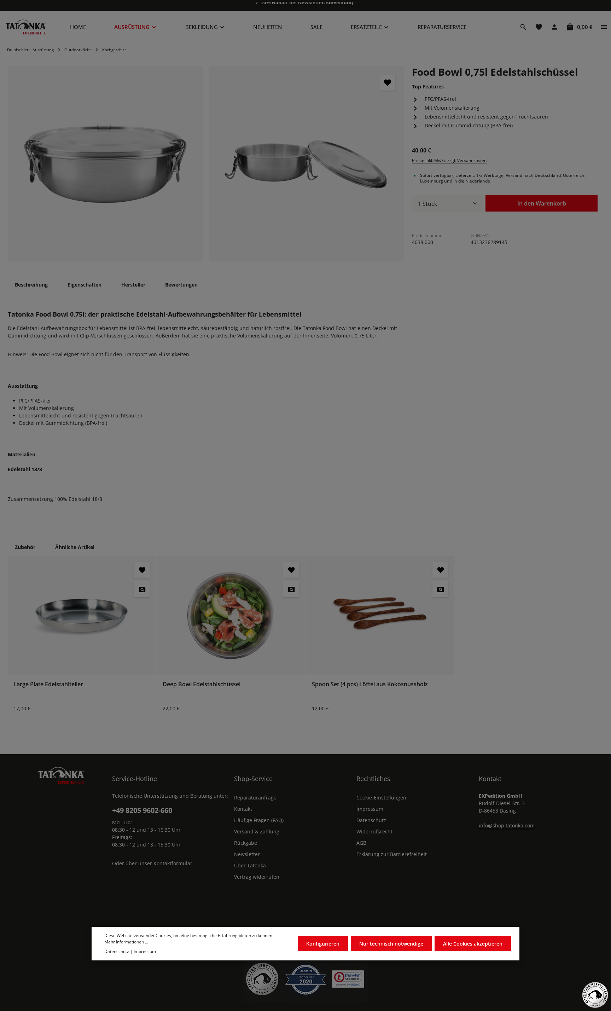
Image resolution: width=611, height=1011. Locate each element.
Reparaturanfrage (255, 797)
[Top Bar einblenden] (604, 27)
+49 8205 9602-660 (142, 810)
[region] (206, 163)
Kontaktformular (172, 863)
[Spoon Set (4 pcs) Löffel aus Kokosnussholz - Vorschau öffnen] (440, 589)
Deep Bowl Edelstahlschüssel (201, 684)
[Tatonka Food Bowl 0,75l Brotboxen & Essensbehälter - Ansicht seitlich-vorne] (105, 163)
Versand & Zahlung (256, 831)
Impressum (369, 808)
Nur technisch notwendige (391, 943)
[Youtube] (305, 908)
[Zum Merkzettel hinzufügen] (387, 83)
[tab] (31, 284)
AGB (361, 842)
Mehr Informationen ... (126, 942)
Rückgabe (245, 842)
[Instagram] (324, 908)
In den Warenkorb (541, 203)
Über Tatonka (250, 865)
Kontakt (243, 808)
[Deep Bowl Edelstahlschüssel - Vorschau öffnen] (291, 589)
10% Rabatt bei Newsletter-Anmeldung (307, 5)
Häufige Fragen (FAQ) (259, 820)
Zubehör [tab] (25, 547)
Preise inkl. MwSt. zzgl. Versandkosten (449, 160)
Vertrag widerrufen (256, 876)
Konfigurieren (322, 943)
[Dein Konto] (554, 27)
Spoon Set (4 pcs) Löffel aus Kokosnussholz (370, 684)
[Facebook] (287, 908)
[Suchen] (523, 27)
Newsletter (247, 854)
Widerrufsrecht (374, 831)
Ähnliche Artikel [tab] (74, 547)
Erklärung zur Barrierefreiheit (391, 854)
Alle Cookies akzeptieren (472, 943)
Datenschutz (371, 820)
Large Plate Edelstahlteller (48, 684)
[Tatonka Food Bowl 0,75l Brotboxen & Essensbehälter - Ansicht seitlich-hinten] (306, 163)
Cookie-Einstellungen (381, 797)
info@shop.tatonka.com (507, 825)
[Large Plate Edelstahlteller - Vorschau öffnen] (142, 589)
